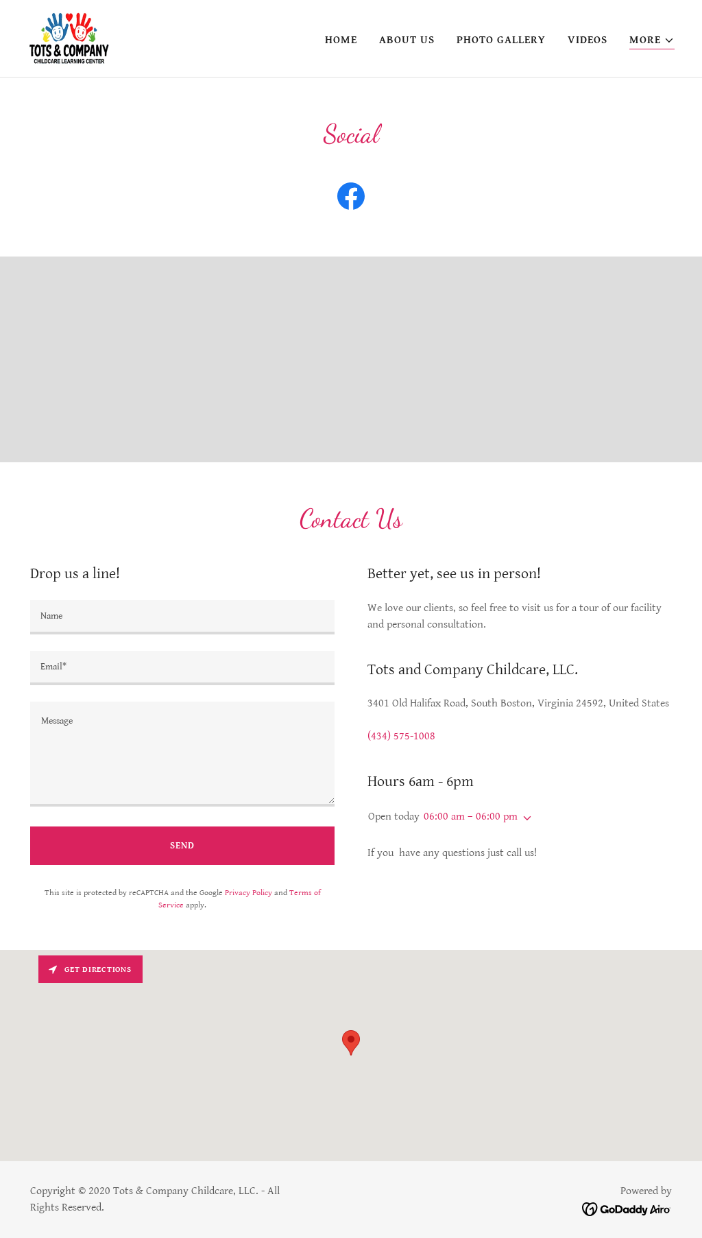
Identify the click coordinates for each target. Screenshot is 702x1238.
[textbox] (182, 617)
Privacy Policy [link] (248, 892)
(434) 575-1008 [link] (401, 736)
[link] (69, 38)
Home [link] (341, 40)
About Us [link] (407, 40)
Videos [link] (587, 40)
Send (182, 845)
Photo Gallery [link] (501, 40)
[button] (652, 40)
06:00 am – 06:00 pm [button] (471, 816)
